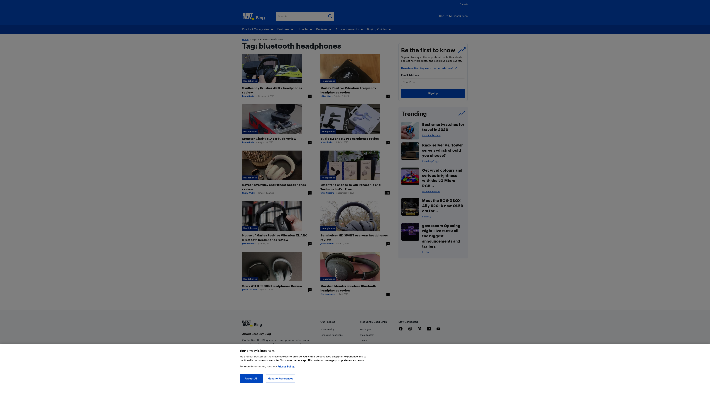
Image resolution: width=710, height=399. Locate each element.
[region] (355, 371)
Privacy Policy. (286, 366)
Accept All (251, 378)
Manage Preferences (280, 378)
